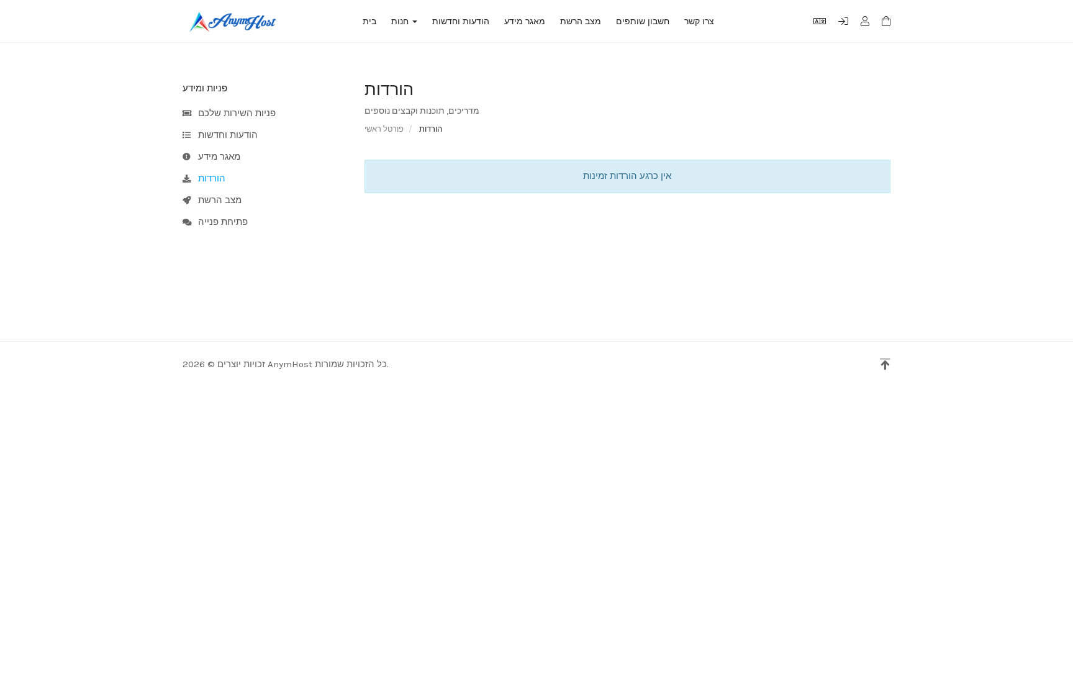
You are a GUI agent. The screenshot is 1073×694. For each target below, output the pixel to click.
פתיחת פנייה (220, 221)
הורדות (209, 178)
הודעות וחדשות (460, 21)
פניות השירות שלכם (234, 113)
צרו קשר (699, 21)
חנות (402, 21)
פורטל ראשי (384, 129)
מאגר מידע (524, 21)
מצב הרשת (580, 21)
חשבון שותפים (642, 21)
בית (369, 21)
